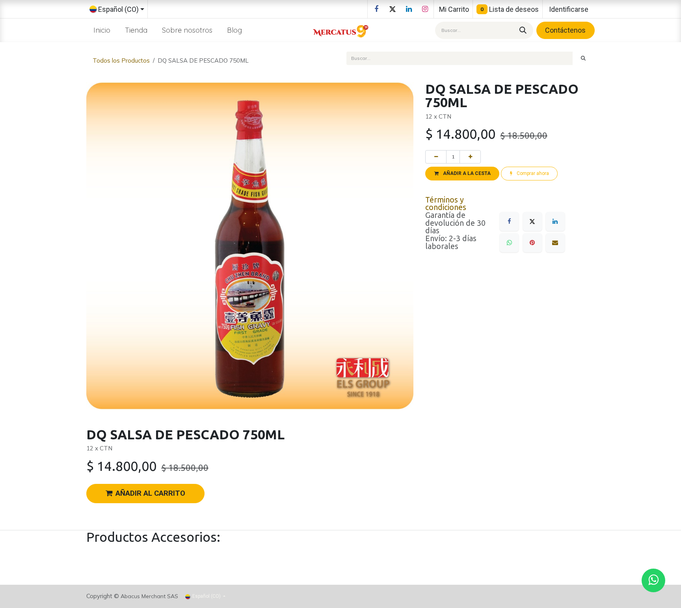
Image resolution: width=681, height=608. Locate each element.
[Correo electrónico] (555, 242)
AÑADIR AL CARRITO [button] (150, 493)
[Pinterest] (532, 242)
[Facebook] (376, 9)
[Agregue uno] (470, 157)
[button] (462, 173)
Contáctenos (565, 30)
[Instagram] (425, 9)
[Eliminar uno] (436, 157)
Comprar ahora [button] (532, 173)
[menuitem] (102, 30)
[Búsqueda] (521, 30)
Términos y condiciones (445, 203)
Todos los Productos (121, 60)
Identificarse (568, 9)
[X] (392, 9)
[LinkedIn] (409, 9)
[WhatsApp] (509, 242)
